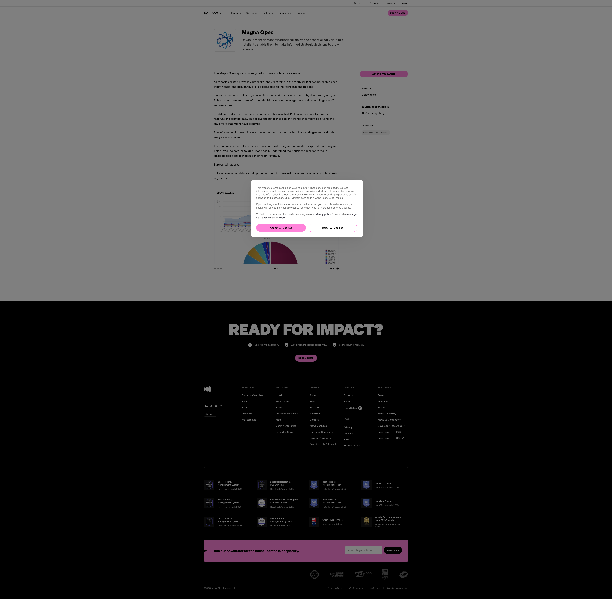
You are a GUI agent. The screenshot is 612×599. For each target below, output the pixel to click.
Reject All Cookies (332, 227)
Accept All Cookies (281, 227)
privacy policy (323, 214)
